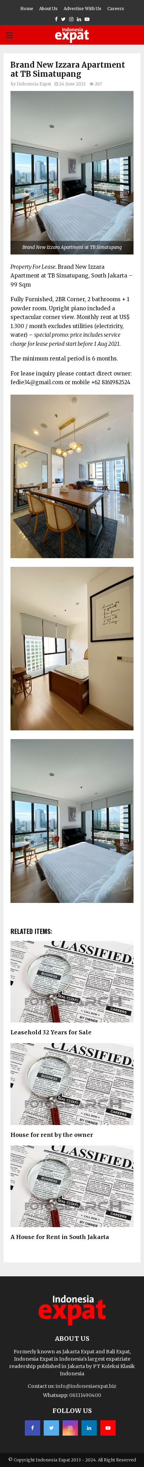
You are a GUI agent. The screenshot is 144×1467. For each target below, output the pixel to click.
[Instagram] (70, 1428)
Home (26, 8)
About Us (48, 8)
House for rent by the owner (51, 1134)
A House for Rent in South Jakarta (59, 1236)
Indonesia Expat (34, 83)
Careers (115, 8)
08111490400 (85, 1395)
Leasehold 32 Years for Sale (51, 1032)
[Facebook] (32, 1428)
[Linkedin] (89, 1428)
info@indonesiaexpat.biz (86, 1386)
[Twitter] (51, 1428)
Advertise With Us (82, 8)
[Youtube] (108, 1428)
